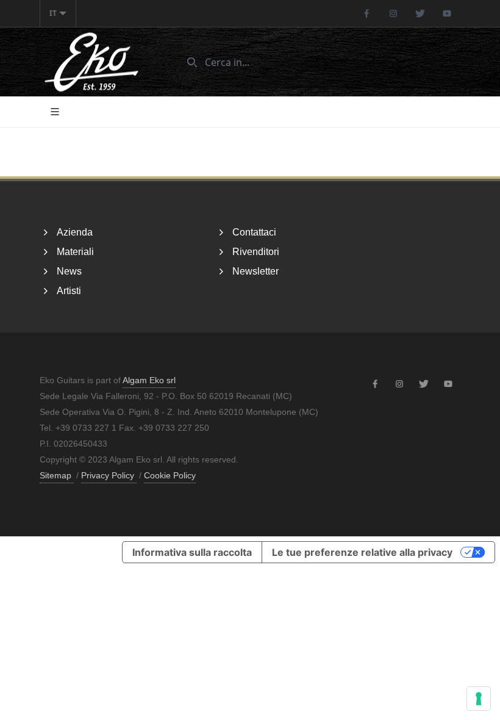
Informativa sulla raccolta (192, 552)
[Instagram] (393, 13)
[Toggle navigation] (55, 111)
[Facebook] (366, 13)
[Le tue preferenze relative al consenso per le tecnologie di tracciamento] (478, 698)
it (53, 13)
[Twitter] (420, 13)
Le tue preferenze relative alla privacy (362, 552)
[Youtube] (447, 13)
